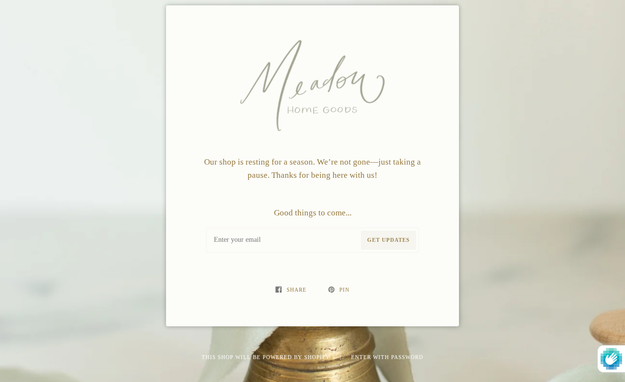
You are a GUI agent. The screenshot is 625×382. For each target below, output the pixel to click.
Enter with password (387, 357)
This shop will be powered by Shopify (267, 357)
